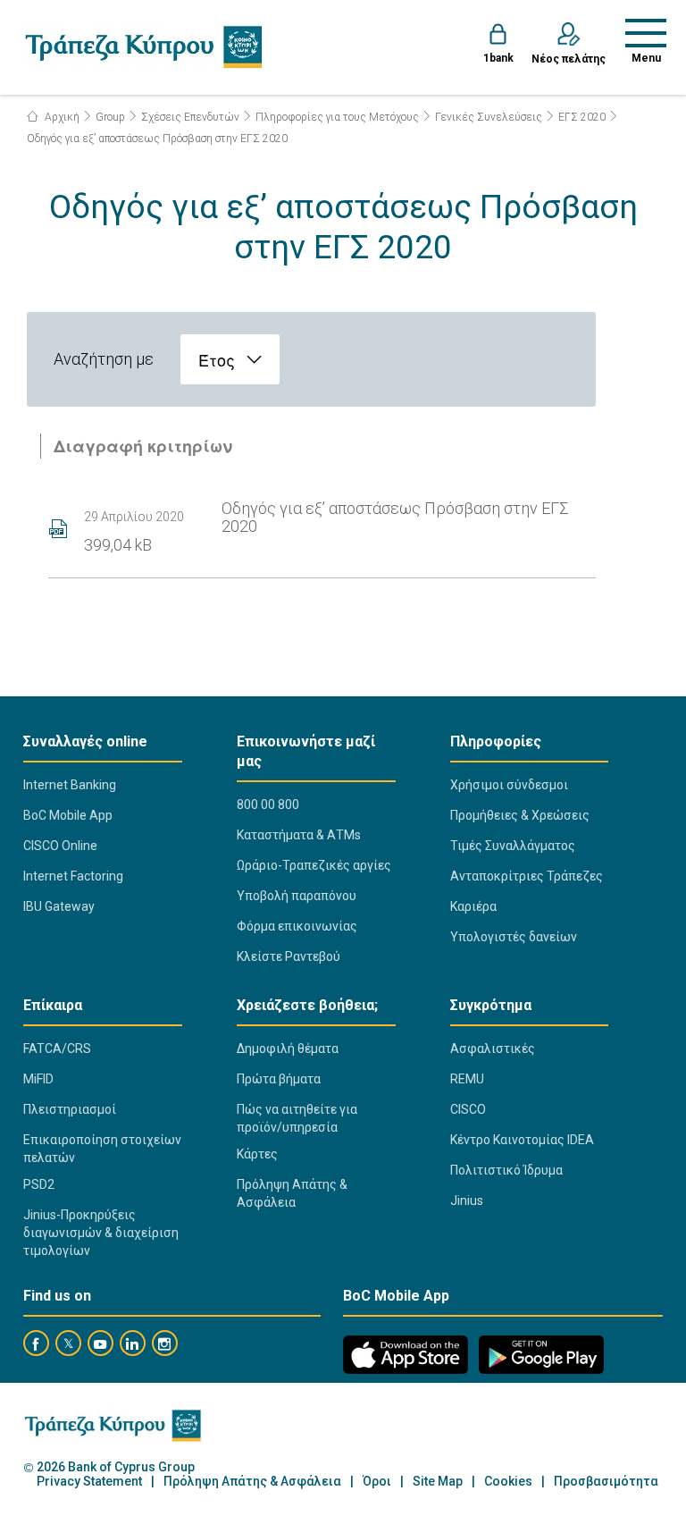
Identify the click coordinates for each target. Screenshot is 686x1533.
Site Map (438, 1481)
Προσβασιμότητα (606, 1481)
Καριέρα (473, 906)
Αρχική (60, 117)
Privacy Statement (89, 1481)
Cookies (508, 1481)
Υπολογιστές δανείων (513, 937)
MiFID (38, 1079)
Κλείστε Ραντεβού (288, 956)
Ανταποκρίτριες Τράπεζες (526, 876)
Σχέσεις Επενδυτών (190, 117)
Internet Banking (69, 785)
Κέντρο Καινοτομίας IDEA (522, 1140)
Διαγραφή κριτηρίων (143, 446)
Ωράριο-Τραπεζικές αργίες (314, 865)
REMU (467, 1079)
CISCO (468, 1109)
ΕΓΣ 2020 (582, 117)
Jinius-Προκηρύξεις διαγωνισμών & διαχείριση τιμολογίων (101, 1233)
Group (110, 117)
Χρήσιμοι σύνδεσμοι (509, 785)
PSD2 (38, 1184)
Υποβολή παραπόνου (296, 896)
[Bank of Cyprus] (143, 46)
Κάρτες (257, 1154)
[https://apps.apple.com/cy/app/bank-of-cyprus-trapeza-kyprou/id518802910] (405, 1354)
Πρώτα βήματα (279, 1079)
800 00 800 (268, 804)
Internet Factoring (73, 876)
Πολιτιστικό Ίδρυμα (506, 1170)
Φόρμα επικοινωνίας (297, 926)
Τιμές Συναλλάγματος (512, 845)
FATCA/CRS (57, 1048)
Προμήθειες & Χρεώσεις (520, 815)
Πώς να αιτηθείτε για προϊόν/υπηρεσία (297, 1118)
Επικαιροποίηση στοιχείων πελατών (102, 1149)
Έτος (216, 359)
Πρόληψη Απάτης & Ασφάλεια (292, 1193)
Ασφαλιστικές (492, 1048)
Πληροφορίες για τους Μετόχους (337, 117)
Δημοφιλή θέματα (288, 1048)
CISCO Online (60, 845)
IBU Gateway (59, 906)
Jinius (466, 1200)
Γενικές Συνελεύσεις (488, 117)
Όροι (377, 1481)
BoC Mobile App (68, 815)
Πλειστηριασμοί (69, 1109)
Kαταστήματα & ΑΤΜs (299, 835)
